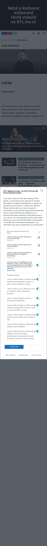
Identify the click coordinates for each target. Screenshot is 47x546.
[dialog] (23, 273)
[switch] (38, 237)
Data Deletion (11, 355)
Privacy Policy (36, 355)
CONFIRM (14, 347)
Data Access (23, 355)
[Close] (42, 191)
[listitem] (23, 232)
